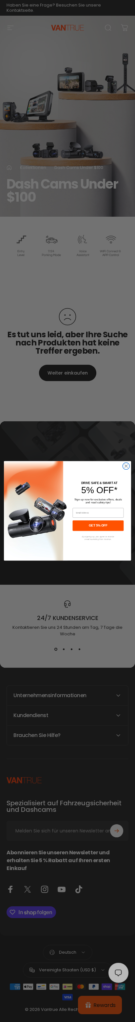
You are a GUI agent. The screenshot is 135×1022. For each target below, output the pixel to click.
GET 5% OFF (98, 525)
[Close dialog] (126, 466)
